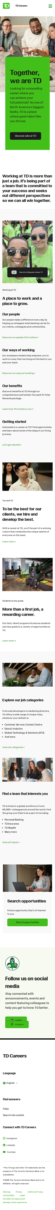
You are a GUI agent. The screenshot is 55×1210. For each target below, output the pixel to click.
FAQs (6, 1109)
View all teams (10, 842)
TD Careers (15, 1056)
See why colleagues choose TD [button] (31, 272)
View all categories (12, 747)
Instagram (22, 1025)
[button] (10, 1083)
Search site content (13, 1115)
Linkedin (21, 1021)
